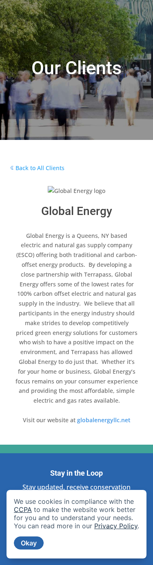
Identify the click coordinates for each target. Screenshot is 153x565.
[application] (76, 524)
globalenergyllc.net (104, 420)
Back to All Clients (40, 168)
